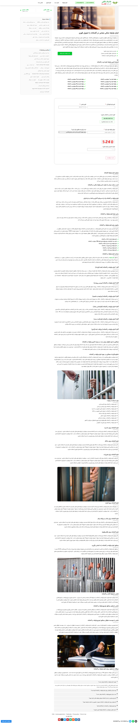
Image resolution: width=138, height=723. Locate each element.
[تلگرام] (130, 721)
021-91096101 (124, 721)
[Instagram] (62, 719)
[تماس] (136, 721)
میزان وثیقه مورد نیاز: (109, 129)
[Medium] (70, 719)
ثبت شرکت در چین (30, 65)
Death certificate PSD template (42, 65)
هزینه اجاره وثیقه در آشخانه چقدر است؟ (107, 682)
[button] (117, 60)
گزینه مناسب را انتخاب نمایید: (108, 115)
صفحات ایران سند (69, 716)
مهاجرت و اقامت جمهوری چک (43, 80)
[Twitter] (65, 719)
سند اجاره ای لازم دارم (108, 118)
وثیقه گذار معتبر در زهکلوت (44, 28)
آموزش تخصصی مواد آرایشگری (43, 71)
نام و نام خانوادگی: (110, 104)
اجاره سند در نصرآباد (32, 28)
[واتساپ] (133, 721)
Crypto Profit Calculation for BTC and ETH (40, 88)
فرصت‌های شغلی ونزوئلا (33, 56)
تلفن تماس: (83, 104)
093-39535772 (116, 721)
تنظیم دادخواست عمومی (34, 76)
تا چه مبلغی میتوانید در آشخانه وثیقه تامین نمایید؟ (105, 710)
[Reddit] (73, 719)
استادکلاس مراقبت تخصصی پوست (31, 68)
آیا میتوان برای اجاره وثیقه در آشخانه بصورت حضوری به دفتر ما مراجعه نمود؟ (99, 702)
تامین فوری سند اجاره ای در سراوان (42, 40)
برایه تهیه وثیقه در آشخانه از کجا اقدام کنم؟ (106, 706)
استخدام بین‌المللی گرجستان (43, 85)
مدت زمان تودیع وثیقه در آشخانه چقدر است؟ (106, 694)
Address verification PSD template (42, 82)
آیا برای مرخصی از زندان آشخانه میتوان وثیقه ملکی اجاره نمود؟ (102, 698)
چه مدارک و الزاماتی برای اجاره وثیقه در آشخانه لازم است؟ (103, 690)
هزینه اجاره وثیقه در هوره (32, 25)
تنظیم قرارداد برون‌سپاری (44, 91)
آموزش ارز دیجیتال (32, 80)
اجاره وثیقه (64, 3)
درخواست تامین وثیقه (6, 721)
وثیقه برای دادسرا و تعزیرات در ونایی (30, 34)
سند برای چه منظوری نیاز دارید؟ (78, 129)
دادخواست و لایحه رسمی (44, 56)
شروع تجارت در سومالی (44, 68)
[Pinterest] (67, 719)
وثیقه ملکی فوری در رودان (44, 34)
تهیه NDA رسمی (27, 74)
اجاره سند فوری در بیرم (34, 31)
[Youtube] (59, 719)
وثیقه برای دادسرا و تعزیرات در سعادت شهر (41, 37)
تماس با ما (40, 3)
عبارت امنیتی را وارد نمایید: (108, 146)
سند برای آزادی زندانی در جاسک (29, 22)
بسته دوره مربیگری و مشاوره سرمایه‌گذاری (41, 53)
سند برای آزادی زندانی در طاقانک (43, 22)
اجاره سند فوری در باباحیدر (44, 25)
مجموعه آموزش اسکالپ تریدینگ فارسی (41, 59)
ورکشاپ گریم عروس (45, 76)
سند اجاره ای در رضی (45, 31)
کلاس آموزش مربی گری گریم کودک (42, 62)
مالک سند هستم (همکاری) (107, 122)
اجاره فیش (48, 3)
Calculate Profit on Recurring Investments (40, 74)
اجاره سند (56, 3)
